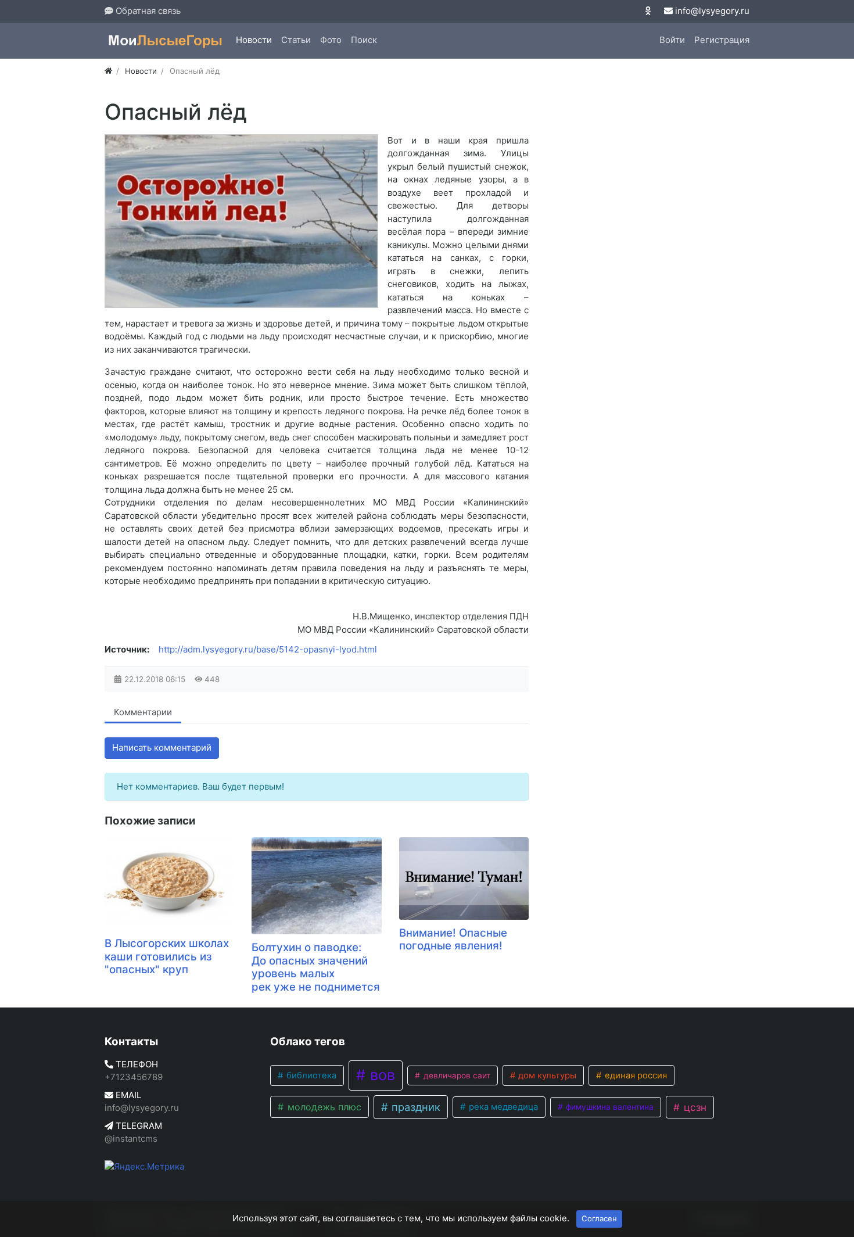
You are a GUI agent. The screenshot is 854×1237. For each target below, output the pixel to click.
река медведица (502, 1107)
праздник (414, 1106)
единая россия (634, 1075)
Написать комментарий (161, 747)
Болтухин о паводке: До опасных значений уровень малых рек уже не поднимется (316, 967)
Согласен (599, 1218)
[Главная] (108, 71)
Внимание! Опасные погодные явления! (453, 939)
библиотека (310, 1075)
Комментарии (143, 712)
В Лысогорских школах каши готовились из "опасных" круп (167, 956)
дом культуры (546, 1075)
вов (380, 1075)
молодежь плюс (323, 1107)
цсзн (693, 1107)
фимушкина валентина (609, 1106)
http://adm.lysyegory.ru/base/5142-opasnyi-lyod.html (268, 649)
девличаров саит (455, 1075)
